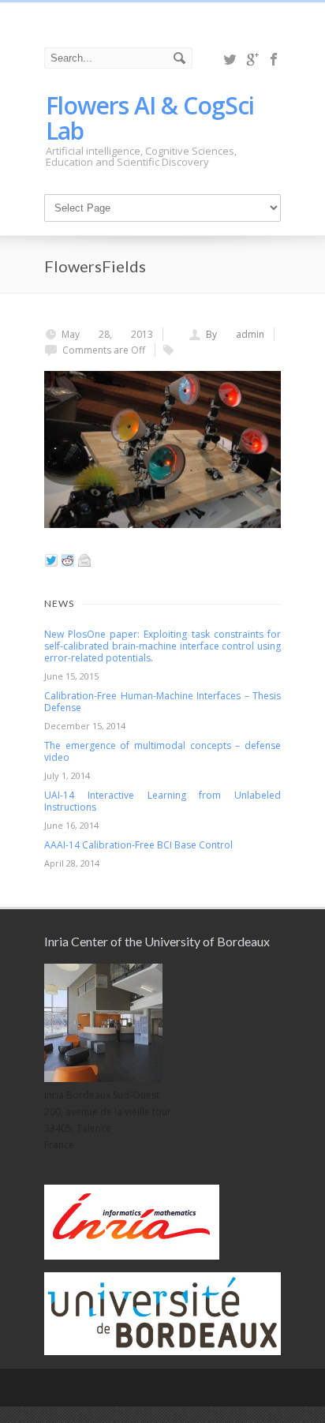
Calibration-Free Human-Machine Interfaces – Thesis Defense (162, 701)
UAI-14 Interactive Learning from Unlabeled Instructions (162, 801)
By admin (235, 334)
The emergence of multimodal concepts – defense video (162, 751)
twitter (230, 59)
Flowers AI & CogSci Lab (150, 118)
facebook (274, 59)
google (252, 59)
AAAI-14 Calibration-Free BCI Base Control (138, 845)
